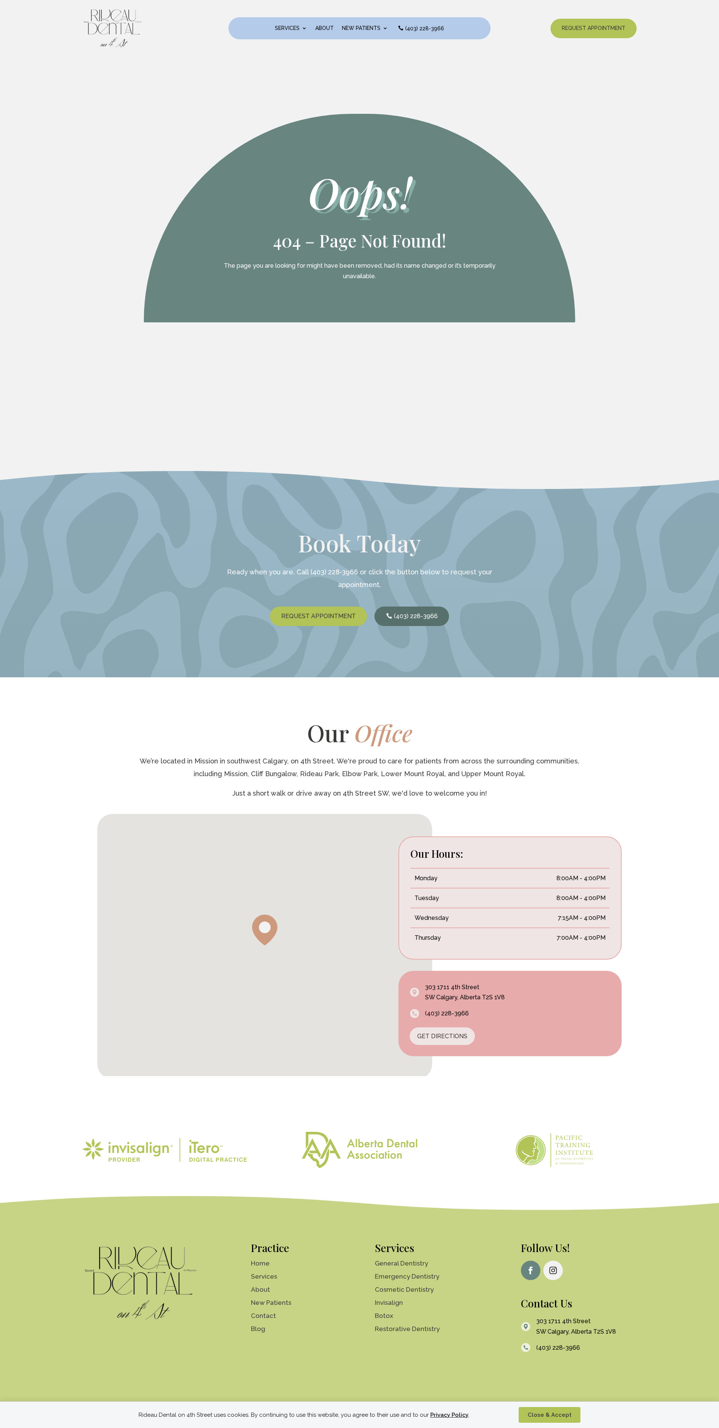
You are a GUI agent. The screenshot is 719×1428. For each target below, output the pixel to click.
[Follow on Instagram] (553, 1270)
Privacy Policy (449, 1415)
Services (287, 28)
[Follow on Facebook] (530, 1270)
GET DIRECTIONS (442, 1036)
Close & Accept (549, 1415)
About (324, 28)
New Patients (361, 28)
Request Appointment (593, 28)
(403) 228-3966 (424, 28)
